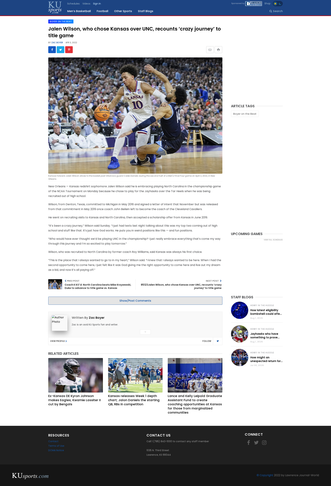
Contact (53, 441)
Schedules (73, 3)
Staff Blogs (145, 11)
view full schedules (273, 240)
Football (102, 11)
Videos (86, 3)
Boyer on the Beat (245, 114)
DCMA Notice (56, 450)
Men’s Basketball (79, 11)
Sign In (97, 3)
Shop (267, 3)
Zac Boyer (57, 42)
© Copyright (265, 475)
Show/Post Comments (135, 301)
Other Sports (123, 11)
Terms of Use (56, 446)
